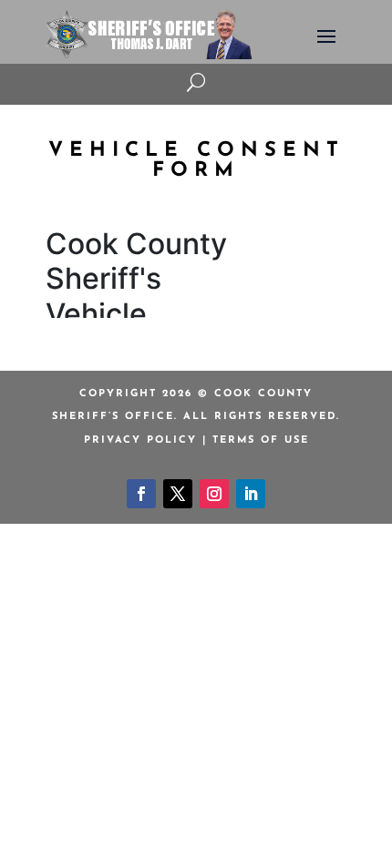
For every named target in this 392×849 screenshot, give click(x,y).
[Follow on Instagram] (214, 493)
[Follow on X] (177, 493)
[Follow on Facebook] (141, 493)
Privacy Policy (140, 440)
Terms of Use (260, 440)
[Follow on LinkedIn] (250, 493)
